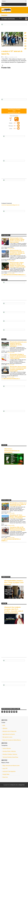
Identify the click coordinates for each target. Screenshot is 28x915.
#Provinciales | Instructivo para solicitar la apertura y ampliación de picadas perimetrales (18, 344)
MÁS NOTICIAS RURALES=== (12, 378)
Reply (3, 57)
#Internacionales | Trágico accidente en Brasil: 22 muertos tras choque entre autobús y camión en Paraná (17, 264)
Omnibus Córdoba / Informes (10, 754)
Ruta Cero (5, 777)
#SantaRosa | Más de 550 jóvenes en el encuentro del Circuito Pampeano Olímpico (17, 529)
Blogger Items (22, 784)
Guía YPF (5, 768)
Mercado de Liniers (7, 737)
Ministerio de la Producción (9, 731)
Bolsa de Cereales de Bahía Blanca (12, 740)
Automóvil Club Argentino (9, 771)
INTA (4, 725)
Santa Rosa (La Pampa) (14, 109)
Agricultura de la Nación (9, 734)
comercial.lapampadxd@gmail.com (10, 205)
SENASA (5, 728)
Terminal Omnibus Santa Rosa (10, 757)
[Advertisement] (14, 83)
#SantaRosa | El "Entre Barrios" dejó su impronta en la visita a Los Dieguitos (17, 516)
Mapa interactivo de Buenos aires (11, 765)
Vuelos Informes (7, 748)
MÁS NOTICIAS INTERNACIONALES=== (15, 274)
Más (14, 248)
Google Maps (6, 774)
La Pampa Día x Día (14, 784)
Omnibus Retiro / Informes (9, 751)
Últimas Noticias (8, 19)
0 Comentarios (9, 248)
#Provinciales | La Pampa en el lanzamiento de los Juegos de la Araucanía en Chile (18, 504)
